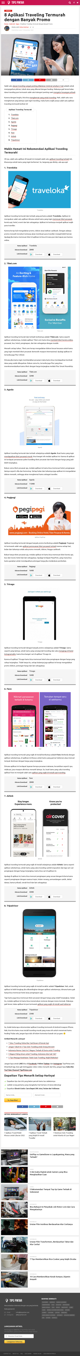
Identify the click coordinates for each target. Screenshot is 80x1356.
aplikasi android (69, 1315)
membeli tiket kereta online (62, 340)
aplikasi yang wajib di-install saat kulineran (54, 1004)
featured (45, 1302)
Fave (12, 133)
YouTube (50, 1312)
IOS (43, 1317)
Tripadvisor (15, 140)
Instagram (66, 1304)
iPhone (67, 1310)
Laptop (57, 1312)
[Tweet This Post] (28, 79)
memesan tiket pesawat (62, 219)
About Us (15, 1353)
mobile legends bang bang (55, 1310)
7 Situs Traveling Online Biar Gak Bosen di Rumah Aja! (28, 1043)
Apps (17, 24)
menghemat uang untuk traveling (43, 98)
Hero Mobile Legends (48, 1315)
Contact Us (7, 1353)
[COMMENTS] (63, 79)
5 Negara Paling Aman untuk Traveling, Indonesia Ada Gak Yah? (32, 1054)
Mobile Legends (61, 1302)
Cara (43, 1310)
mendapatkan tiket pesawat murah (18, 456)
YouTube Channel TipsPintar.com (18, 1070)
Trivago (14, 129)
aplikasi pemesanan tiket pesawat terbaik (39, 546)
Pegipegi (14, 125)
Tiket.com (15, 118)
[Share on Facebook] (16, 79)
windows (64, 1312)
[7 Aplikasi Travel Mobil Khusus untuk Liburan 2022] (15, 1130)
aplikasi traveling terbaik (59, 159)
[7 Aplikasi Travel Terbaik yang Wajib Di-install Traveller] (40, 1130)
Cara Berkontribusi (49, 1353)
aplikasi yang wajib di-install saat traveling (48, 773)
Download (38, 254)
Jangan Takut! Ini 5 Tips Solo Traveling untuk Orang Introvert (31, 1047)
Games (44, 1312)
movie (58, 1307)
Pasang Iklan (37, 1353)
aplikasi (58, 1304)
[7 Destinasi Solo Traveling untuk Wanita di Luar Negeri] (64, 1130)
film (53, 1304)
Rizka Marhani (24, 27)
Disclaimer (28, 1353)
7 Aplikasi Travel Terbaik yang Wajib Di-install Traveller (38, 1135)
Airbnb (13, 136)
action (48, 1317)
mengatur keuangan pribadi (64, 92)
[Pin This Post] (40, 79)
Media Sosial (46, 1307)
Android (12, 24)
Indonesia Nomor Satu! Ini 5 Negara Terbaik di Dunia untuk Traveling (34, 1050)
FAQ (22, 1353)
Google (54, 1317)
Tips (53, 1307)
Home (6, 24)
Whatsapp (65, 1307)
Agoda (13, 122)
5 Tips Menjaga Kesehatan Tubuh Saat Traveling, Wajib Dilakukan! (33, 1058)
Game (71, 1307)
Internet (59, 1315)
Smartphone (46, 1304)
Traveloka (15, 115)
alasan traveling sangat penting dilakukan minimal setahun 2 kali (38, 86)
